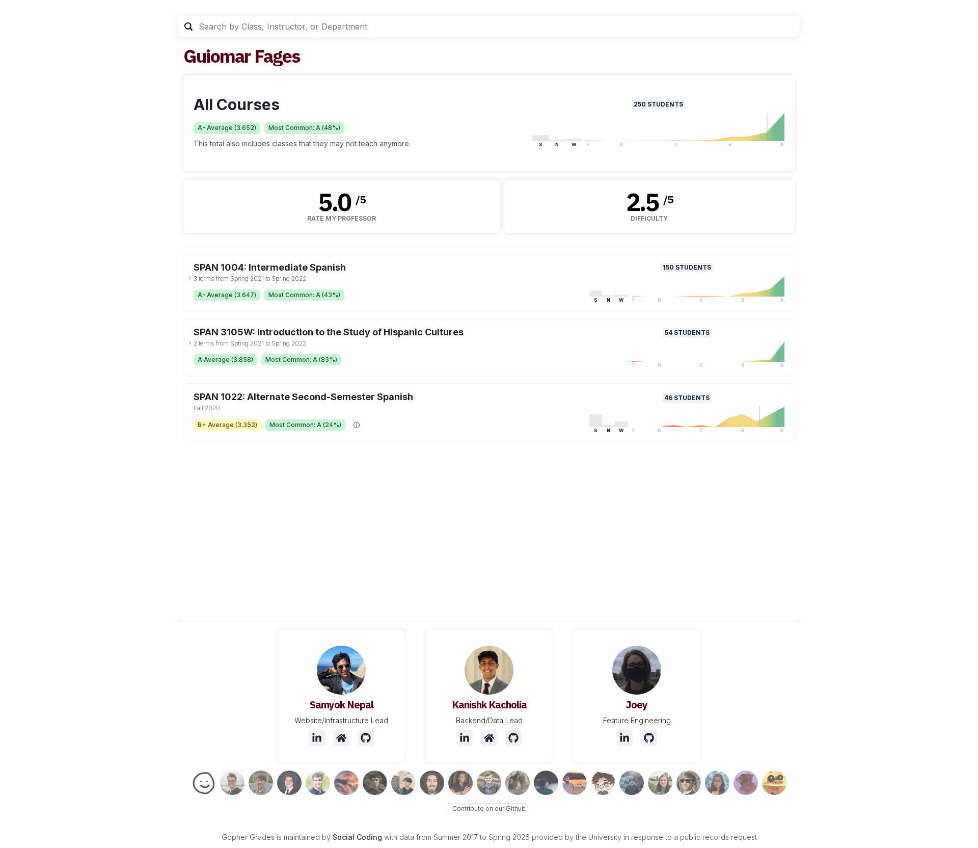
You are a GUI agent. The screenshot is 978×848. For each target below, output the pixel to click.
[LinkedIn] (317, 738)
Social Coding (357, 837)
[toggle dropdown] (190, 278)
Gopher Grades (248, 837)
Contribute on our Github (489, 808)
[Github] (366, 738)
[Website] (341, 738)
